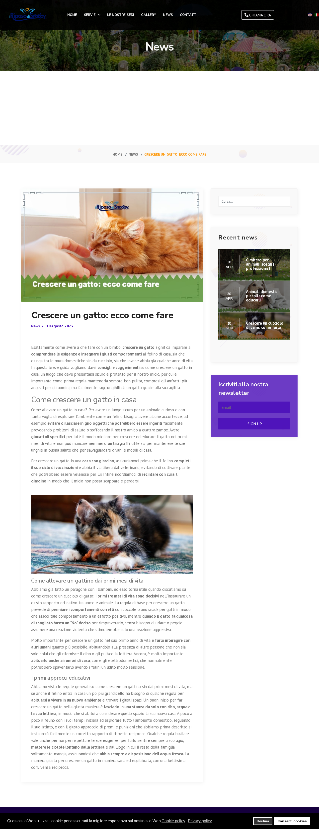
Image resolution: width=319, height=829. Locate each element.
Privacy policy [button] (200, 821)
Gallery (148, 15)
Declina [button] (263, 821)
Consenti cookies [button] (292, 821)
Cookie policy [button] (173, 821)
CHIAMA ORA (259, 14)
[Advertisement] (159, 108)
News (168, 15)
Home (72, 15)
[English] (310, 14)
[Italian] (317, 14)
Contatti (188, 15)
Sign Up (254, 423)
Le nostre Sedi (120, 15)
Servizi (90, 15)
